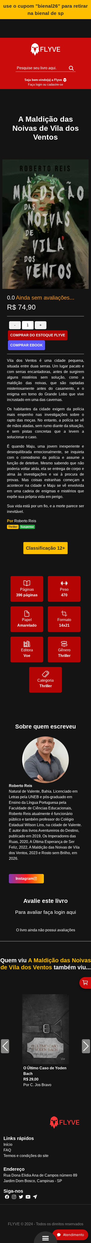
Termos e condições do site (26, 1156)
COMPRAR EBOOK (26, 345)
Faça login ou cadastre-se (45, 84)
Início (8, 1144)
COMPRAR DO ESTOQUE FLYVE (37, 335)
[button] (86, 1046)
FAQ (7, 1150)
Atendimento (73, 1235)
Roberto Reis (25, 521)
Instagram (24, 878)
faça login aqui (59, 912)
